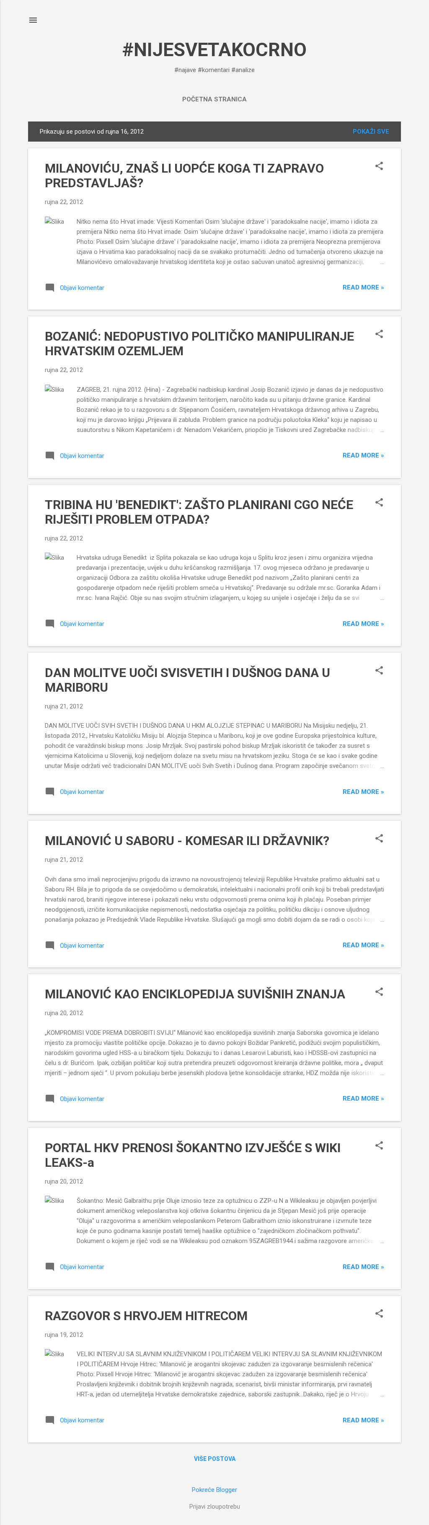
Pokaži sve (371, 131)
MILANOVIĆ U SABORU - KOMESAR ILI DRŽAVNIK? (187, 840)
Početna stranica (214, 99)
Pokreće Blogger (214, 1490)
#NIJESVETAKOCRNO (214, 50)
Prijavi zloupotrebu (214, 1506)
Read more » (363, 287)
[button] (379, 167)
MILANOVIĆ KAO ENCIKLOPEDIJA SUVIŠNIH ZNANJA (195, 994)
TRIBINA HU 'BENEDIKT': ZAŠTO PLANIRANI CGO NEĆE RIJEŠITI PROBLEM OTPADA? (199, 512)
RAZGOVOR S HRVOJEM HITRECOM (146, 1315)
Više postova (214, 1458)
